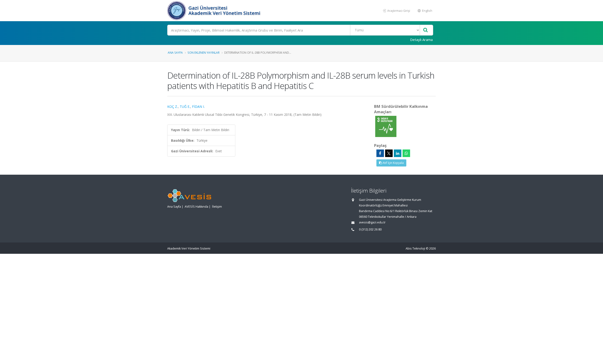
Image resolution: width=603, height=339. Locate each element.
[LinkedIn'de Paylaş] (397, 153)
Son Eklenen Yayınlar (203, 52)
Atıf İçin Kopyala (393, 163)
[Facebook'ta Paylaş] (380, 153)
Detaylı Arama (421, 39)
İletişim (217, 207)
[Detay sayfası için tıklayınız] (386, 126)
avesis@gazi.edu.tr (372, 222)
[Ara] (425, 30)
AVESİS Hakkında (196, 207)
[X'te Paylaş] (389, 153)
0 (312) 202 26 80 (370, 229)
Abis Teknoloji (415, 248)
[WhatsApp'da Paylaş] (406, 153)
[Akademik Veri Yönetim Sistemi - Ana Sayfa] (177, 10)
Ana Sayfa (175, 52)
